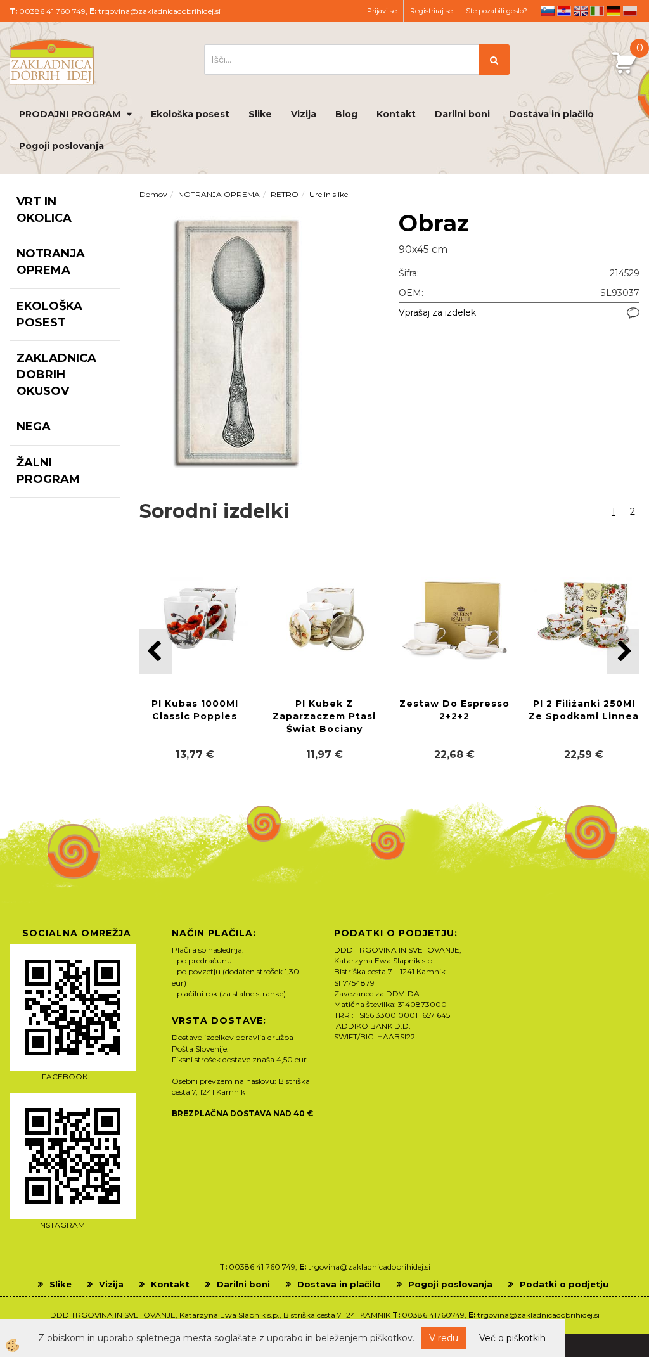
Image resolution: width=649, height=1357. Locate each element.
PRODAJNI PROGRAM (69, 114)
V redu (443, 1338)
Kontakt (396, 114)
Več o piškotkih (512, 1338)
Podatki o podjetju (564, 1284)
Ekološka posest (190, 114)
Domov (153, 194)
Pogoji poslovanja (61, 145)
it (597, 11)
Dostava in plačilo (551, 114)
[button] (623, 651)
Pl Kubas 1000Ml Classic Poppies (194, 710)
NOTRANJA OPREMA (219, 194)
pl (630, 11)
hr (564, 11)
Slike (260, 114)
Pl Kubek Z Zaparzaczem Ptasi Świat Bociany (324, 716)
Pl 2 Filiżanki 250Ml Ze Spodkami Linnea (584, 710)
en (581, 11)
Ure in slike (328, 194)
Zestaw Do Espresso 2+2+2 (454, 710)
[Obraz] (237, 341)
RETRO (285, 194)
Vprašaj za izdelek (437, 312)
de (613, 11)
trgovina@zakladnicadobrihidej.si (159, 11)
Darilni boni (462, 114)
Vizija (303, 114)
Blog (346, 114)
